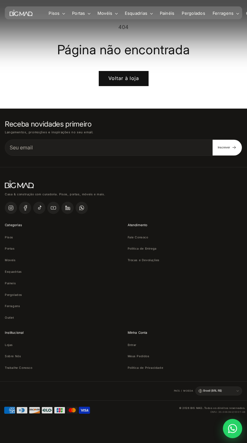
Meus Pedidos (139, 356)
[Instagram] (11, 208)
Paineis (10, 283)
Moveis (10, 260)
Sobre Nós (13, 356)
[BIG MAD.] (21, 13)
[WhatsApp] (82, 208)
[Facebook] (25, 208)
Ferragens (224, 13)
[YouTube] (53, 208)
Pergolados (193, 13)
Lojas (9, 345)
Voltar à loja (123, 78)
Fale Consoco (138, 237)
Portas (79, 13)
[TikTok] (39, 208)
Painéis (167, 13)
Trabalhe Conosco (18, 367)
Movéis (105, 13)
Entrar (132, 345)
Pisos (55, 13)
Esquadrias (137, 13)
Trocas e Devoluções (144, 260)
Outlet (9, 317)
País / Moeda (183, 390)
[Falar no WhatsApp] (232, 428)
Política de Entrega (142, 248)
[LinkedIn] (67, 208)
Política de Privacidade (145, 367)
